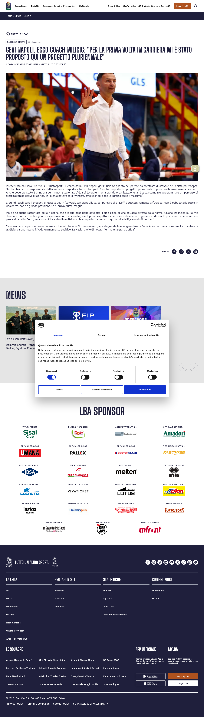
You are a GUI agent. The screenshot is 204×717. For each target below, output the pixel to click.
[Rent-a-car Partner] (30, 491)
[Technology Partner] (174, 453)
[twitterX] (177, 562)
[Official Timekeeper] (126, 491)
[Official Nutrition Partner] (174, 491)
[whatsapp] (181, 251)
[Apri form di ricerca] (195, 6)
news (18, 16)
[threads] (159, 562)
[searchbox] (102, 3)
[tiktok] (183, 562)
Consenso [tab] (57, 335)
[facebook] (174, 251)
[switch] (85, 377)
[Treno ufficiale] (78, 472)
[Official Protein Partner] (174, 434)
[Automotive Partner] (126, 434)
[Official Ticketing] (78, 491)
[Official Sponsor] (30, 453)
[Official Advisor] (150, 529)
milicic (27, 16)
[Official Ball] (126, 472)
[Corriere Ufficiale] (78, 510)
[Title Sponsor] (30, 434)
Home (9, 16)
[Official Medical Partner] (30, 472)
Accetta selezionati (102, 389)
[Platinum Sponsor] (78, 434)
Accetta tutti (145, 389)
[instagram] (153, 562)
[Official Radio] (102, 529)
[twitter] (188, 251)
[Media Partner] (126, 510)
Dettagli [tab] (102, 335)
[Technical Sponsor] (174, 472)
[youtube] (171, 562)
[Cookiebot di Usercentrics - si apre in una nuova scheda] (153, 325)
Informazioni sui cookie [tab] (146, 335)
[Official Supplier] (30, 510)
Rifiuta (59, 389)
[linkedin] (195, 251)
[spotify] (195, 562)
